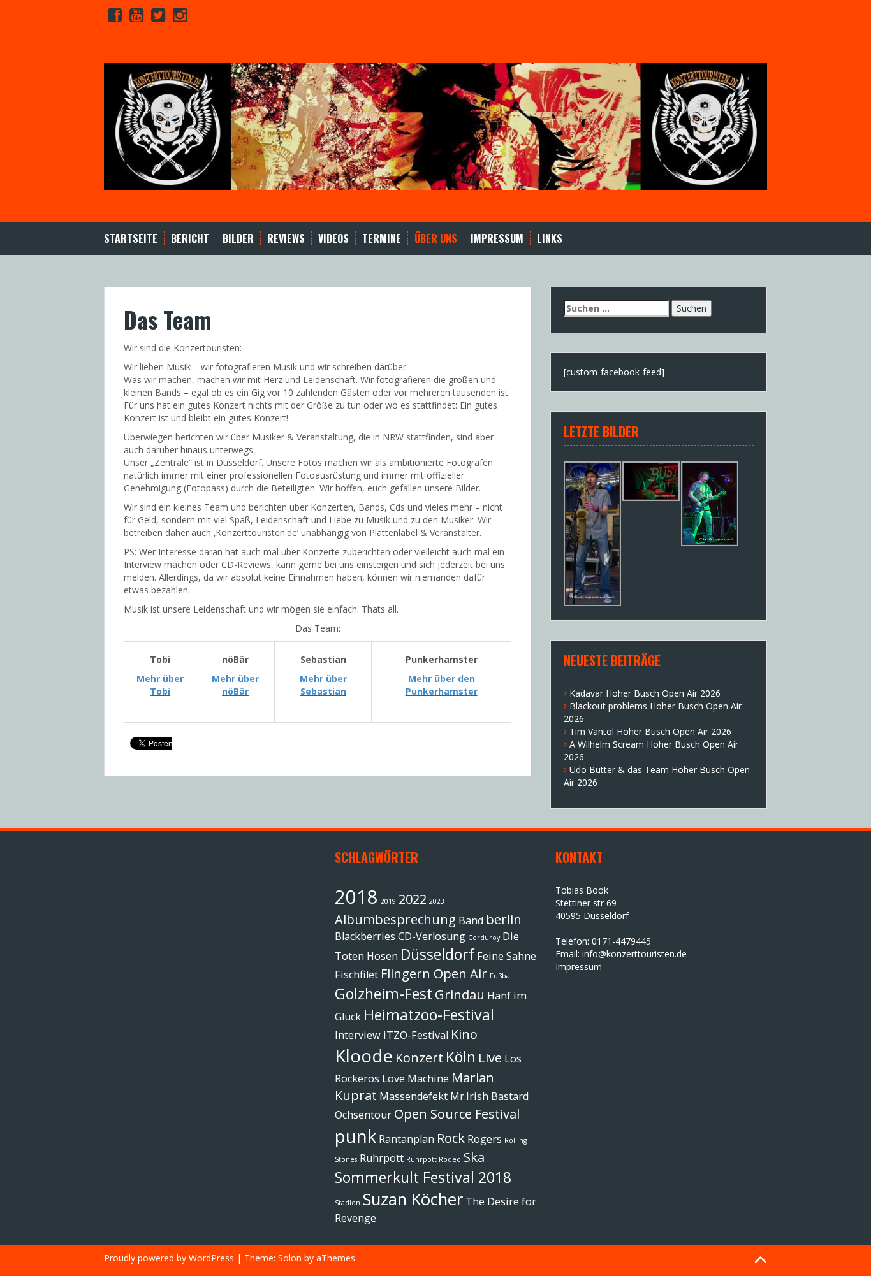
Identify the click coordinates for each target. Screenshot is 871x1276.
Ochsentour (363, 1115)
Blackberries (365, 936)
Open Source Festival (457, 1113)
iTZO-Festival (415, 1035)
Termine (381, 238)
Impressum (497, 238)
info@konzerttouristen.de (634, 954)
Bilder (238, 238)
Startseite (130, 238)
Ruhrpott (382, 1158)
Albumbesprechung (395, 919)
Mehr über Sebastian (323, 684)
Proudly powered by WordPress (169, 1258)
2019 (388, 901)
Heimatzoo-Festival (428, 1014)
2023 (436, 901)
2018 (356, 897)
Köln (461, 1057)
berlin (504, 919)
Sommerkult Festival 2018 (423, 1177)
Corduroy (484, 937)
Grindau (460, 994)
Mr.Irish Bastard (489, 1096)
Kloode (364, 1055)
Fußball (502, 975)
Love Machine (415, 1078)
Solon (290, 1258)
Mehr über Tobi (160, 684)
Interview (358, 1035)
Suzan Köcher (413, 1199)
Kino (464, 1034)
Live (490, 1057)
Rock (451, 1138)
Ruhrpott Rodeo (433, 1159)
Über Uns (435, 238)
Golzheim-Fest (383, 993)
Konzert (419, 1057)
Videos (333, 238)
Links (549, 238)
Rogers (484, 1139)
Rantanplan (406, 1139)
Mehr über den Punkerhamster (442, 684)
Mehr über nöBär (235, 684)
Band (470, 920)
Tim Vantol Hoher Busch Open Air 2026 (650, 731)
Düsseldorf (437, 954)
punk (355, 1136)
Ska (474, 1157)
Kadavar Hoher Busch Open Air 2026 (645, 693)
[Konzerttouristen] (435, 125)
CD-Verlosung (431, 936)
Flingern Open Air (434, 973)
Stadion (347, 1202)
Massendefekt (413, 1096)
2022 (413, 899)
